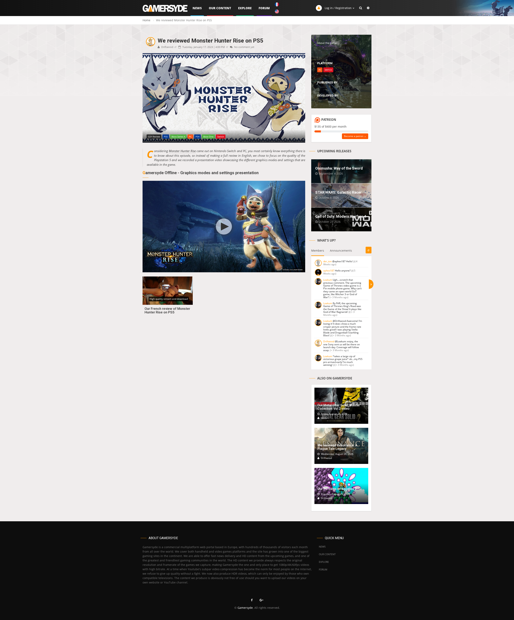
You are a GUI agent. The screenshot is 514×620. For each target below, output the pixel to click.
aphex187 (328, 270)
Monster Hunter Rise (182, 151)
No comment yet (244, 47)
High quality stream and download (169, 299)
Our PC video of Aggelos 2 (337, 489)
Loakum (327, 280)
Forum (264, 8)
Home (146, 20)
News (197, 8)
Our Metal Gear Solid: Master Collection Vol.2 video (338, 407)
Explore (245, 8)
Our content (220, 8)
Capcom (322, 87)
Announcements (341, 250)
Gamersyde (245, 608)
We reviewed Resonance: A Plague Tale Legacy (337, 447)
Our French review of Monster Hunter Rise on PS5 (167, 310)
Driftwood (167, 47)
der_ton (327, 261)
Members (317, 250)
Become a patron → (355, 136)
